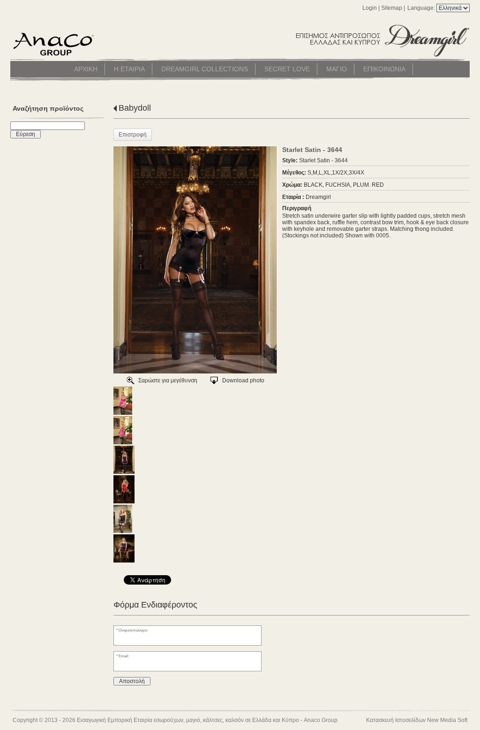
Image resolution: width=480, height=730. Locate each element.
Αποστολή (132, 681)
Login (369, 8)
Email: (124, 656)
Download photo (243, 380)
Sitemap (391, 8)
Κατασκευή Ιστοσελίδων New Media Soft (416, 720)
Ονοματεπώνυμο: (133, 630)
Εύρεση (25, 134)
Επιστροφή (133, 134)
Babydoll (135, 108)
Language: (421, 8)
